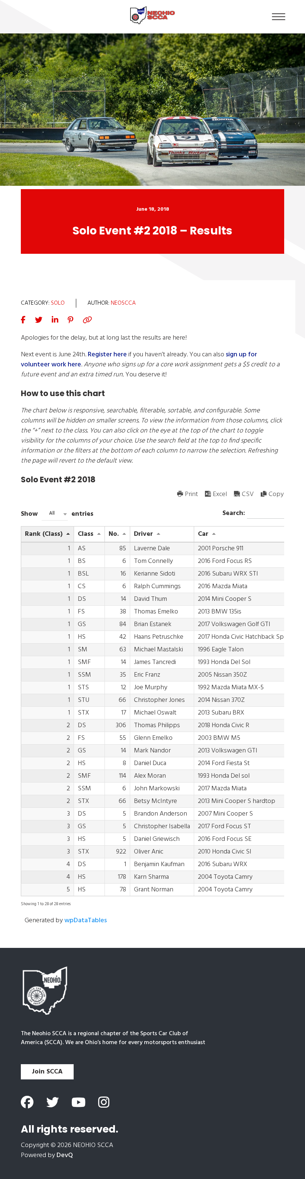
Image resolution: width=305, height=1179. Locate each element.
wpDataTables (85, 920)
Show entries (57, 514)
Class (85, 534)
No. (114, 534)
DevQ (65, 1155)
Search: (234, 513)
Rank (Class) (43, 534)
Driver (143, 534)
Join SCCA (47, 1071)
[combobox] (55, 514)
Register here (107, 354)
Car (203, 534)
